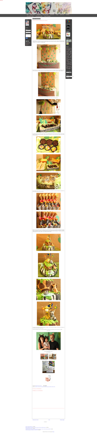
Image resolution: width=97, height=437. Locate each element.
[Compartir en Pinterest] (46, 385)
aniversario (67, 52)
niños (54, 386)
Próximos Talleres (32, 14)
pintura (67, 63)
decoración (39, 386)
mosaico (70, 61)
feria (69, 57)
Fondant (53, 386)
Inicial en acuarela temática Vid (29, 426)
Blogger (53, 431)
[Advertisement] (48, 413)
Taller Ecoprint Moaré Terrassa (29, 428)
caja (70, 54)
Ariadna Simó (39, 14)
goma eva (67, 59)
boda (68, 54)
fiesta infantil (41, 386)
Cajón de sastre (62, 14)
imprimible (67, 60)
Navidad (67, 49)
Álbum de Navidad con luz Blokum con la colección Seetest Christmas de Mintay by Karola (36, 427)
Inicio (27, 14)
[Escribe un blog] (44, 385)
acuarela (67, 51)
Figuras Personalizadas (47, 16)
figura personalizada (49, 386)
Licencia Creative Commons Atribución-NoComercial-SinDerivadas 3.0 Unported (28, 44)
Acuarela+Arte (52, 14)
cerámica (69, 55)
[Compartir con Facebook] (45, 385)
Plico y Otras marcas (45, 14)
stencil (69, 67)
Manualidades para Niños (39, 16)
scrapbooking (68, 66)
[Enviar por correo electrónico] (43, 385)
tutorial (68, 68)
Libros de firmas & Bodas (30, 16)
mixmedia (67, 61)
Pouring (57, 14)
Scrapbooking (67, 14)
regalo (70, 64)
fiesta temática (45, 386)
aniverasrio (36, 386)
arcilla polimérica (68, 53)
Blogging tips (1, 0)
